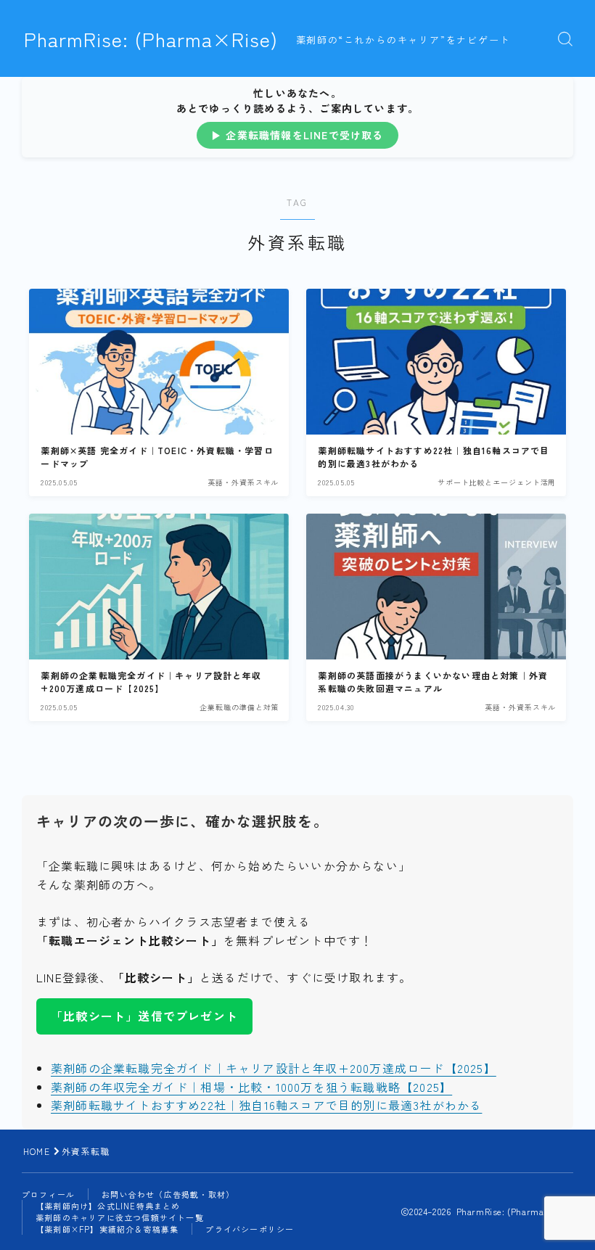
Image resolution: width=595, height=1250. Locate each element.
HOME (36, 1151)
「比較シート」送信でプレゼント (144, 1015)
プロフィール (48, 1194)
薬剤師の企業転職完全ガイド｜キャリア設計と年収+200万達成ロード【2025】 (273, 1068)
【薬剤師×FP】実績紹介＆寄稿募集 (107, 1229)
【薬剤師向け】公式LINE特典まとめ (108, 1206)
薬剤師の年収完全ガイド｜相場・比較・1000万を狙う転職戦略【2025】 (251, 1086)
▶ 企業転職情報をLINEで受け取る (297, 135)
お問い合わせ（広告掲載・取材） (168, 1194)
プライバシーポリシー (249, 1229)
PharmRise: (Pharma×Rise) (151, 39)
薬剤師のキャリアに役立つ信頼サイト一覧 (120, 1217)
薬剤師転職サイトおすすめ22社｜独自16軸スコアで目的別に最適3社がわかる (266, 1105)
